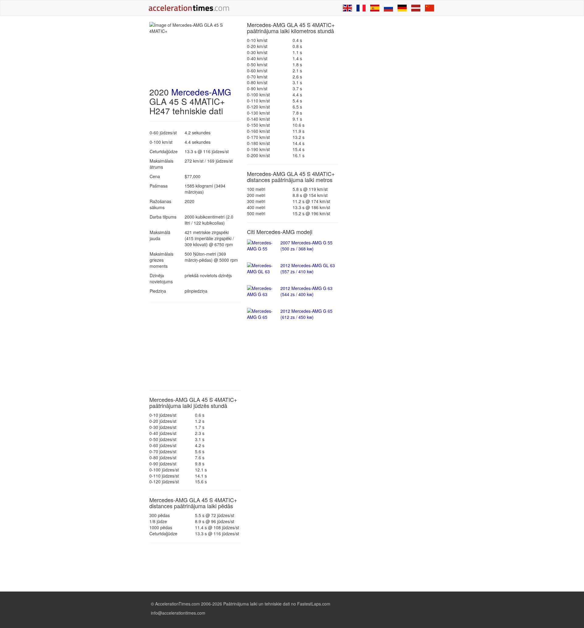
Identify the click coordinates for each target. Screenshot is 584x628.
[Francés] (361, 8)
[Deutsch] (402, 8)
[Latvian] (415, 8)
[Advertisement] (195, 346)
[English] (347, 8)
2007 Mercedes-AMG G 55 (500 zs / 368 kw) (306, 246)
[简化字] (429, 8)
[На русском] (388, 8)
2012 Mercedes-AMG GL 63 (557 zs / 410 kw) (307, 268)
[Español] (374, 8)
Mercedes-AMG (201, 92)
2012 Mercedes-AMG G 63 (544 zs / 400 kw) (306, 291)
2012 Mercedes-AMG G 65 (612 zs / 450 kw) (306, 314)
